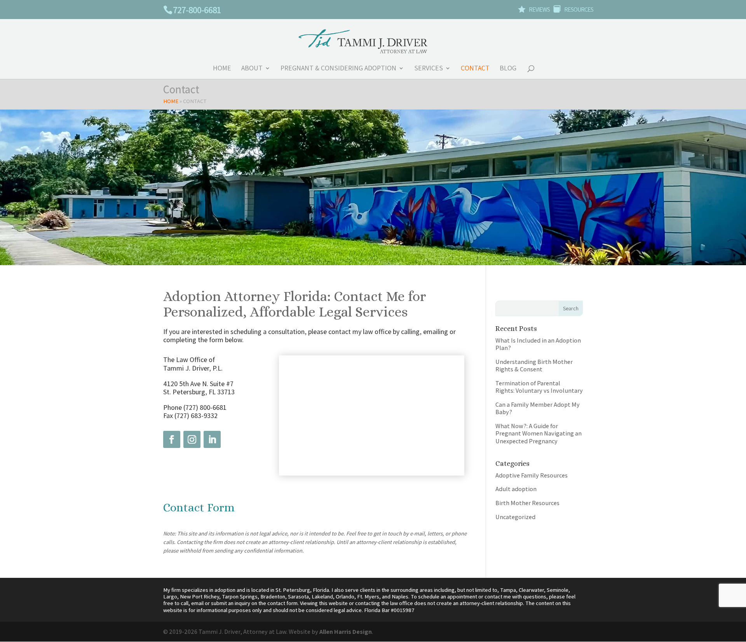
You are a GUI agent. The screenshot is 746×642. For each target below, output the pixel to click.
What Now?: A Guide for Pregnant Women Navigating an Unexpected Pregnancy (538, 433)
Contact (475, 68)
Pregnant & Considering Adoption (338, 68)
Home (222, 68)
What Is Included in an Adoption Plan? (538, 344)
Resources (573, 10)
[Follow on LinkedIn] (212, 439)
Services (428, 68)
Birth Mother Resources (527, 503)
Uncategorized (515, 517)
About (252, 68)
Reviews (534, 10)
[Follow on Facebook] (171, 439)
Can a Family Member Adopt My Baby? (537, 408)
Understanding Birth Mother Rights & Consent (534, 365)
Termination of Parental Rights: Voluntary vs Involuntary (539, 387)
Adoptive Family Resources (531, 475)
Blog (508, 68)
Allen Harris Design (345, 632)
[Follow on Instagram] (191, 439)
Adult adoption (516, 489)
